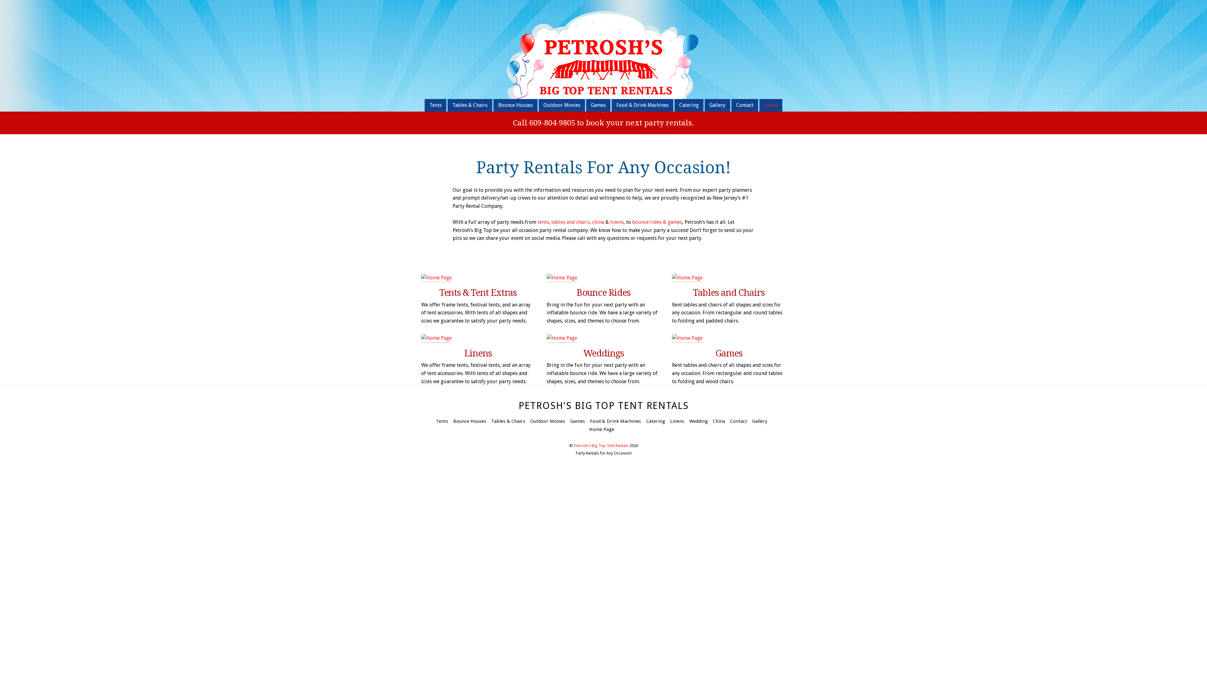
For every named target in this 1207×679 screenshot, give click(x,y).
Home (771, 105)
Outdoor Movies (561, 105)
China (719, 421)
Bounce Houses (515, 105)
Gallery (717, 105)
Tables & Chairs (470, 105)
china (598, 222)
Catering (689, 105)
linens (617, 222)
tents (542, 222)
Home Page (601, 429)
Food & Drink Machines (642, 105)
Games (598, 105)
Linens (677, 421)
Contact (744, 105)
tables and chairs (570, 222)
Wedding (698, 421)
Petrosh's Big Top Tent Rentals (601, 445)
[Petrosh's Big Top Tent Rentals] (603, 93)
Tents (435, 105)
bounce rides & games (657, 222)
